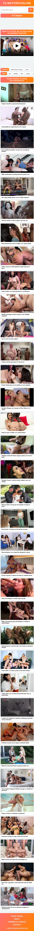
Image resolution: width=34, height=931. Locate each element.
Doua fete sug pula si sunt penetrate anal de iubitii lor (17, 883)
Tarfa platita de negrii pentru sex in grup (14, 127)
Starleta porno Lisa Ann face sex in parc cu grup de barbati (17, 646)
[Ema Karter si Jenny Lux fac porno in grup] (17, 518)
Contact (17, 925)
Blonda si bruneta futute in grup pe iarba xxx (15, 766)
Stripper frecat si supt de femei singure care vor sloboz (16, 480)
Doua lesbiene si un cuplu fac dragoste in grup (16, 552)
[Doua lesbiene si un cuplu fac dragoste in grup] (17, 541)
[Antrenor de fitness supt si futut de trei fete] (17, 826)
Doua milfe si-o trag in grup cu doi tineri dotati (16, 670)
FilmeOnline (17, 3)
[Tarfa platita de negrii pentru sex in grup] (17, 116)
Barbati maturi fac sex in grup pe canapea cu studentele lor (15, 907)
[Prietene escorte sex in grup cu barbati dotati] (17, 732)
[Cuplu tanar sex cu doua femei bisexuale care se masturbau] (17, 683)
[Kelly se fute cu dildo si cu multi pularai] (17, 422)
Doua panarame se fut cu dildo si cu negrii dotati (16, 243)
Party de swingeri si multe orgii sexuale (13, 598)
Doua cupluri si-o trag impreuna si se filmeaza (15, 291)
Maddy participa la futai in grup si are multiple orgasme (15, 315)
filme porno (17, 916)
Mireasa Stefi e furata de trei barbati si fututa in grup (16, 505)
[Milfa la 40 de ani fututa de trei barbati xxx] (17, 849)
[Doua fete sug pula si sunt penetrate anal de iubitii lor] (17, 872)
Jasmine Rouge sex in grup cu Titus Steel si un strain (16, 408)
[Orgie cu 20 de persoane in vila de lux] (17, 351)
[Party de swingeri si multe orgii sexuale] (17, 587)
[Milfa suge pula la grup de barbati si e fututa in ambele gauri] (17, 611)
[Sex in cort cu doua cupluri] (17, 328)
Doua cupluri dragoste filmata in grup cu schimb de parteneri (17, 789)
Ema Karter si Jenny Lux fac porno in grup (14, 529)
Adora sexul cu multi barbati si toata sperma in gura (16, 267)
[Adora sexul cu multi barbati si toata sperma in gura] (17, 256)
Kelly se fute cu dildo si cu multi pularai (13, 432)
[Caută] (30, 10)
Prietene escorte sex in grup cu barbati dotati (15, 743)
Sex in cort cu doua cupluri (10, 339)
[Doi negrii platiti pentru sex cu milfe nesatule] (17, 187)
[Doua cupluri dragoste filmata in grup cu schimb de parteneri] (17, 778)
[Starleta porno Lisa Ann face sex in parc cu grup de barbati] (17, 635)
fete (22, 73)
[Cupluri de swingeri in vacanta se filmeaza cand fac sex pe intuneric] (17, 707)
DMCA (17, 919)
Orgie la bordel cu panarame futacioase (13, 103)
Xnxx (27, 69)
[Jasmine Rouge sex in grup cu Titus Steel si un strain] (17, 397)
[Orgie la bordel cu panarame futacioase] (17, 93)
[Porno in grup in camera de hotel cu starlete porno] (17, 564)
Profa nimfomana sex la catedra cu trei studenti (16, 385)
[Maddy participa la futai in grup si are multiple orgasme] (17, 303)
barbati (16, 73)
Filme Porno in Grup (16, 69)
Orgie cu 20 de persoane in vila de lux (13, 362)
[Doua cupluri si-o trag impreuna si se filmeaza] (17, 280)
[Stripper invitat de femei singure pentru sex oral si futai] (17, 445)
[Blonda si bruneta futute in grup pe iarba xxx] (17, 755)
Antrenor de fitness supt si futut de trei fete (15, 836)
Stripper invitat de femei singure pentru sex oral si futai (17, 456)
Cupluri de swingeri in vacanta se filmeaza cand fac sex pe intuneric (17, 718)
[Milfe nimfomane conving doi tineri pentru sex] (17, 163)
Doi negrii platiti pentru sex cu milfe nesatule (15, 197)
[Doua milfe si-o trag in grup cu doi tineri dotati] (17, 660)
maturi (28, 73)
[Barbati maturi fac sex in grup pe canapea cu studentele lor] (17, 896)
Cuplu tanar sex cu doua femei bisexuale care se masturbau (16, 694)
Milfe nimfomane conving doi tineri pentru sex (15, 174)
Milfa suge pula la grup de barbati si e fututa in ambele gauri (16, 622)
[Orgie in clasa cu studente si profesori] (17, 802)
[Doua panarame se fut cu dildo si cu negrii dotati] (17, 233)
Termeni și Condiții (17, 922)
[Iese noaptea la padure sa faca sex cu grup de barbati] (17, 139)
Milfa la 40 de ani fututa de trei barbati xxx (14, 859)
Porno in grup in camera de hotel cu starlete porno (17, 575)
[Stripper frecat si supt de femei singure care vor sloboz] (17, 469)
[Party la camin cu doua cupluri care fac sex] (17, 210)
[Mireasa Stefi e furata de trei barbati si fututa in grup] (17, 494)
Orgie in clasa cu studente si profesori (13, 813)
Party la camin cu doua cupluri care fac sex (15, 220)
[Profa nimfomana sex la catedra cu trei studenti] (17, 374)
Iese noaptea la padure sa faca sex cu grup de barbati (15, 150)
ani (10, 73)
